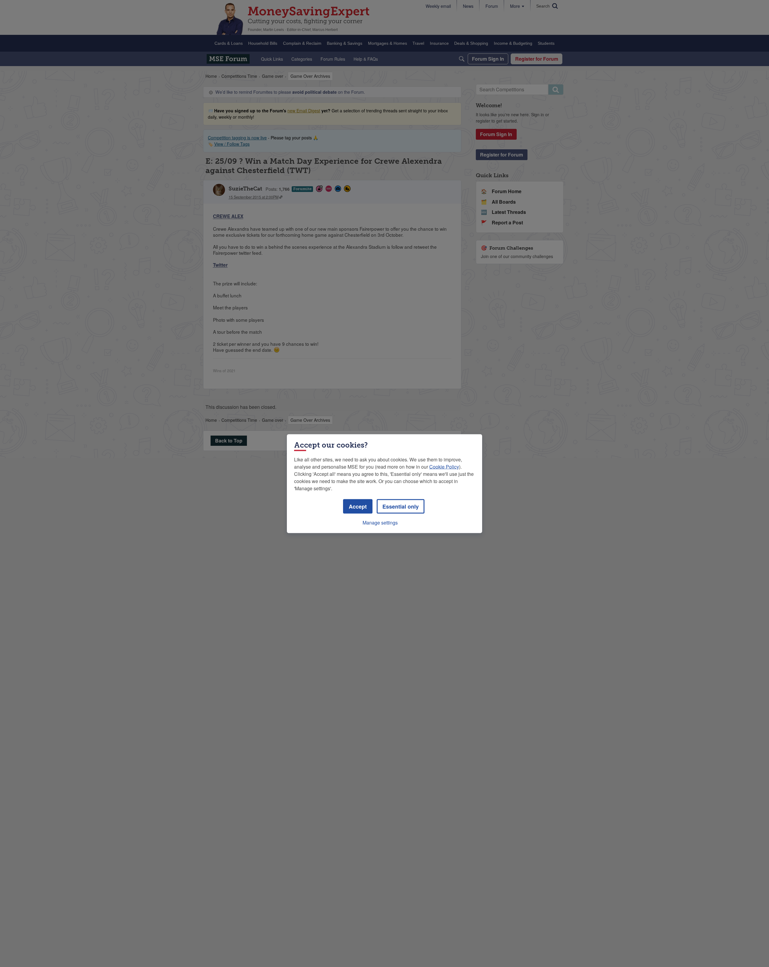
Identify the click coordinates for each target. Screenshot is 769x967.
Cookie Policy (444, 466)
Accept (358, 506)
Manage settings (380, 522)
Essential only (400, 506)
